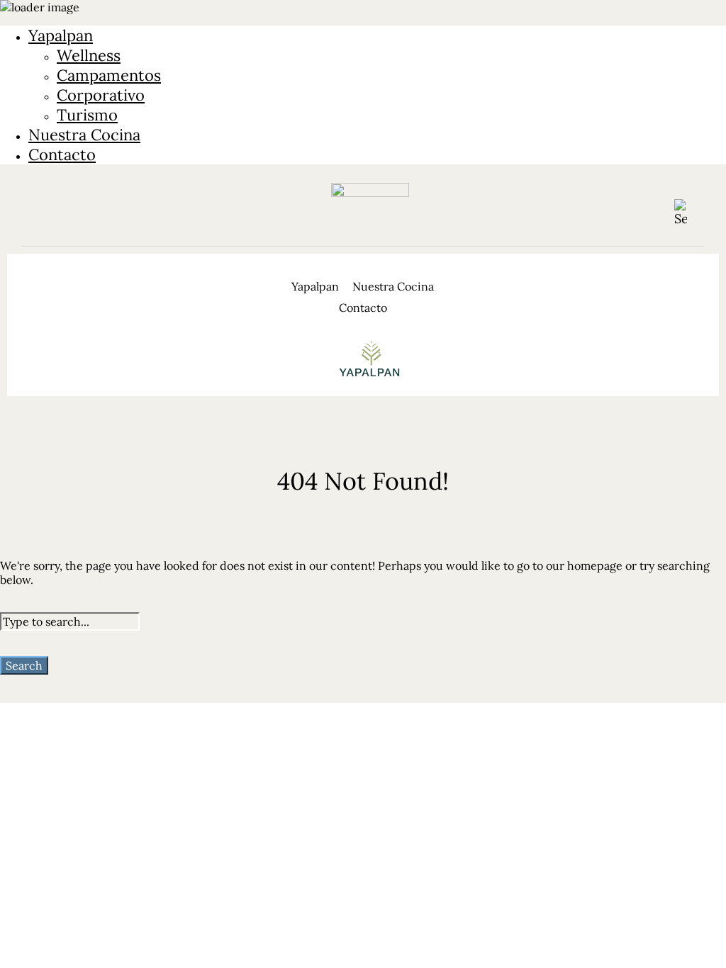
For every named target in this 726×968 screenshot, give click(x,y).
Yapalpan (60, 35)
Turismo (87, 115)
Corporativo (101, 95)
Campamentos (109, 75)
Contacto (62, 154)
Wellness (89, 55)
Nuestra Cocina (84, 135)
